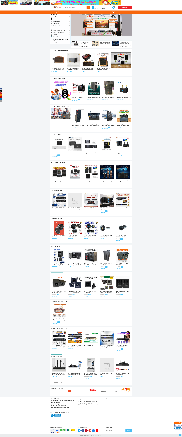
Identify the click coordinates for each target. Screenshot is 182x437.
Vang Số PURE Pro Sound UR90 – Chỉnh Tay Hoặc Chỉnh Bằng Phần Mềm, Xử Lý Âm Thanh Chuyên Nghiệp (59, 346)
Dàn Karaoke (56, 23)
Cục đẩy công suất (57, 190)
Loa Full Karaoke (56, 134)
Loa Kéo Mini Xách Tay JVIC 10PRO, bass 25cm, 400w (103, 69)
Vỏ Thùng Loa (56, 28)
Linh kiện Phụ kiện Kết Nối (59, 301)
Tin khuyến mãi (125, 7)
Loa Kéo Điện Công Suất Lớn (60, 106)
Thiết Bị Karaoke (56, 21)
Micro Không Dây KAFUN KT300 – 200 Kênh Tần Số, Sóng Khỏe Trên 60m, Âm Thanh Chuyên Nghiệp (74, 374)
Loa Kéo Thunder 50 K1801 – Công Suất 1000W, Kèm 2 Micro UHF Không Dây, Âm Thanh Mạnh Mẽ (93, 97)
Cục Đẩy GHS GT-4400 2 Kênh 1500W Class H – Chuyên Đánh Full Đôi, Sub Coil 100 (59, 208)
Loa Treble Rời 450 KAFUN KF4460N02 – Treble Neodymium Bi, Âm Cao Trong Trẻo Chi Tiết (90, 236)
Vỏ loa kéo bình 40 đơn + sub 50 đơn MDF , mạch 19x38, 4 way (90, 264)
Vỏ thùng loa (55, 246)
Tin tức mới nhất (106, 12)
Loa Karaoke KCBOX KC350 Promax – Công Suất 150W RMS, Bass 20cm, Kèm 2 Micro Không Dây (57, 69)
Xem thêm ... (56, 42)
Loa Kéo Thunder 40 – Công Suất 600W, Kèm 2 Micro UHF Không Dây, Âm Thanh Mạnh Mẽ (108, 97)
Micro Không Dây (56, 356)
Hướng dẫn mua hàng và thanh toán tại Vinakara (89, 404)
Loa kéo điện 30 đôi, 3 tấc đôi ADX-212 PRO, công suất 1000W (93, 125)
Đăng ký (128, 430)
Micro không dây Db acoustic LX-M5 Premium (123, 374)
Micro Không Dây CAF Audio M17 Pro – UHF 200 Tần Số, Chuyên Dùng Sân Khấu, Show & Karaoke (59, 374)
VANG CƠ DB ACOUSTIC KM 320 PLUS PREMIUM (122, 346)
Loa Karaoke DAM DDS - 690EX (105, 153)
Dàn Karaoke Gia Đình (58, 162)
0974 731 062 (98, 7)
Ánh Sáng (55, 34)
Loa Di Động (55, 16)
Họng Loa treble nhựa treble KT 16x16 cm (90, 292)
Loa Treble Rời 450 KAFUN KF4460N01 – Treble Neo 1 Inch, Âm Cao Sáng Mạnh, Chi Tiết (107, 236)
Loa (53, 19)
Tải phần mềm (115, 12)
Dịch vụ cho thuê (82, 12)
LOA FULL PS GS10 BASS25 (58, 152)
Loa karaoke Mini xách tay (59, 51)
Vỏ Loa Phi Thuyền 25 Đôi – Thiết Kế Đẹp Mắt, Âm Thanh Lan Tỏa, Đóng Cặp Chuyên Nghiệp (74, 264)
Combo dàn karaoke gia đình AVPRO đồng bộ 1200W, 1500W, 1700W (91, 180)
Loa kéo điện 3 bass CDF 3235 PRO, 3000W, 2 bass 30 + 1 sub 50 (78, 125)
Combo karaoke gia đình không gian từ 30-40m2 (121, 153)
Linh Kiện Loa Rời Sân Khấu (59, 30)
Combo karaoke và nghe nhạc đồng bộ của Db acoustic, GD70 (107, 180)
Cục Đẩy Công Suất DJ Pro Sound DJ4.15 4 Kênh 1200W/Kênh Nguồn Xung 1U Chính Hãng (122, 208)
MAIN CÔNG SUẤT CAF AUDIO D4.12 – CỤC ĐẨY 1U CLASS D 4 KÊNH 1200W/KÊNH (91, 208)
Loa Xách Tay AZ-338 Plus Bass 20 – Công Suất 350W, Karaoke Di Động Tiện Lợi (123, 97)
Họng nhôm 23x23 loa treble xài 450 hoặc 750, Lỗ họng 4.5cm (74, 292)
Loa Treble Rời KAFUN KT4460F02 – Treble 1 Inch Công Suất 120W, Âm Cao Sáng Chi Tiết (122, 236)
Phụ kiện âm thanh (57, 274)
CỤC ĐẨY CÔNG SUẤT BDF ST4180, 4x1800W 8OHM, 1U (74, 208)
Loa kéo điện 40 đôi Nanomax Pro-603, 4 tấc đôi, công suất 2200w (123, 125)
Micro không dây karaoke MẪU (106, 374)
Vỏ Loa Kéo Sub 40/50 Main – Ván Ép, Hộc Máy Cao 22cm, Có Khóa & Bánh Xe (59, 264)
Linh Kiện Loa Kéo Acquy (58, 32)
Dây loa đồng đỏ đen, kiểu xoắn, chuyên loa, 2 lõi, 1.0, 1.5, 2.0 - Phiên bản (58, 319)
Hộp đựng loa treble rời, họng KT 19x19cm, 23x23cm (59, 292)
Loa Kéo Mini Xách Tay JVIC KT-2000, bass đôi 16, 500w (88, 69)
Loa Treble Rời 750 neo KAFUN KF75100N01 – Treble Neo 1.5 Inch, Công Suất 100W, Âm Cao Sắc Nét (75, 236)
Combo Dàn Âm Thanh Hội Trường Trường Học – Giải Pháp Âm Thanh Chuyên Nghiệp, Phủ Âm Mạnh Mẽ (58, 180)
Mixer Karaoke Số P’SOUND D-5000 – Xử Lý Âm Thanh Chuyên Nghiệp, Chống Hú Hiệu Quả (106, 346)
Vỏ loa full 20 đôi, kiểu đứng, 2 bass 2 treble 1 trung (106, 264)
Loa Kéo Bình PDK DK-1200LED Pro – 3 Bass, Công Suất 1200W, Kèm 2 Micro (78, 97)
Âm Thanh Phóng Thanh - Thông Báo (60, 40)
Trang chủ (55, 14)
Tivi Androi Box (56, 36)
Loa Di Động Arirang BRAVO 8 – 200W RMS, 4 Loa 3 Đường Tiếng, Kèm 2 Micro (73, 69)
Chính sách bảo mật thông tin (85, 403)
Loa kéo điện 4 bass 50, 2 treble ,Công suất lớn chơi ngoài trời (108, 125)
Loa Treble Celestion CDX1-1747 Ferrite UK (58, 236)
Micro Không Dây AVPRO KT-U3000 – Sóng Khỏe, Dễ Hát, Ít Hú (91, 374)
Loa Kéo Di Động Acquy (58, 78)
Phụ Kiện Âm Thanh (57, 25)
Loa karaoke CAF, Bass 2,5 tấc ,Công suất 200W (91, 153)
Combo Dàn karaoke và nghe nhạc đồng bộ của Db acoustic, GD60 (122, 180)
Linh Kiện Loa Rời (56, 218)
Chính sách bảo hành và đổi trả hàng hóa (87, 401)
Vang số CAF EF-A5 (88, 345)
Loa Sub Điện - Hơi (56, 383)
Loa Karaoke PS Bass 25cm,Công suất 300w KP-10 (75, 153)
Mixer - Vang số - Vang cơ (59, 328)
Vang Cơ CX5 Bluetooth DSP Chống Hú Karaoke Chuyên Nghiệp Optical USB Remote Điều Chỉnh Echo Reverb (74, 346)
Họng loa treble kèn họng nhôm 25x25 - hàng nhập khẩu (106, 292)
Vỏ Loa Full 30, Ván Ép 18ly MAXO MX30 (122, 264)
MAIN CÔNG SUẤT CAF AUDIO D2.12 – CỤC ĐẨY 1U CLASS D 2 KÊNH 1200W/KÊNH (106, 208)
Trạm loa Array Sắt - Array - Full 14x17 (122, 292)
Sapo (100, 435)
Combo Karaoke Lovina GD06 (75, 180)
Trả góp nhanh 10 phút (94, 12)
